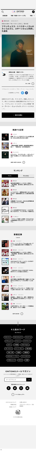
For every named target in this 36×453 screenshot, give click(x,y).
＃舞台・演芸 (10, 352)
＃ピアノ (9, 344)
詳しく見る (28, 83)
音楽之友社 (13, 404)
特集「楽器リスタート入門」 (19, 15)
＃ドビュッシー (9, 341)
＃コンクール (28, 337)
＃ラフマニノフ (27, 341)
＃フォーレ (18, 341)
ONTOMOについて (11, 402)
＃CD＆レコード (11, 360)
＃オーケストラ (8, 348)
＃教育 (26, 360)
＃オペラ (20, 360)
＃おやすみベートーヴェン (12, 356)
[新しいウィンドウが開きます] (9, 388)
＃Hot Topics (24, 344)
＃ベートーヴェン (19, 348)
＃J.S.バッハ (7, 337)
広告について (12, 407)
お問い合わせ (23, 402)
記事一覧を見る (16, 313)
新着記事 (5, 15)
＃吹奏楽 (16, 344)
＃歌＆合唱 (28, 348)
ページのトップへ (19, 394)
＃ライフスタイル (25, 356)
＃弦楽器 (18, 352)
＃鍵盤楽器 (26, 352)
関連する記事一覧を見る (16, 162)
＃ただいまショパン (18, 337)
